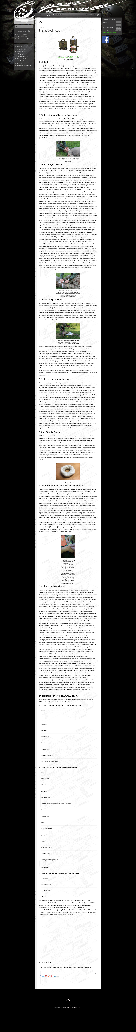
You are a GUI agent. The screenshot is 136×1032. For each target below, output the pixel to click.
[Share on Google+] (46, 976)
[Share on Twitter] (43, 976)
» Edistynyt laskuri (109, 33)
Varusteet (19, 63)
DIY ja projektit (21, 54)
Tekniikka (19, 61)
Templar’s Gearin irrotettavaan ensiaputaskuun (67, 56)
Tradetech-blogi (67, 1005)
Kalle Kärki (41, 34)
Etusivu (39, 15)
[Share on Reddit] (49, 976)
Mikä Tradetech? (58, 15)
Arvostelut (20, 51)
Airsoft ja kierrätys (20, 36)
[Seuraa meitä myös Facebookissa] (105, 43)
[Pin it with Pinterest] (51, 976)
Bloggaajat (48, 15)
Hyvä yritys (18, 34)
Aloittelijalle (20, 49)
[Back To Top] (68, 1000)
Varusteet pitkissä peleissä (23, 39)
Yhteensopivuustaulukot (24, 65)
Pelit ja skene (20, 58)
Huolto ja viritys (21, 56)
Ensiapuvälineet (49, 30)
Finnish (18, 20)
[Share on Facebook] (40, 976)
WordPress (63, 1007)
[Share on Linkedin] (54, 976)
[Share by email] (57, 976)
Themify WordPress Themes (74, 1007)
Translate (28, 22)
